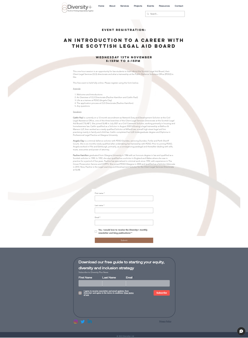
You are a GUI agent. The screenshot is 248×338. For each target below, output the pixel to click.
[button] (164, 6)
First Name (85, 277)
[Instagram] (75, 321)
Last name (99, 205)
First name (100, 193)
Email (97, 217)
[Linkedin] (89, 321)
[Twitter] (82, 321)
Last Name (109, 277)
